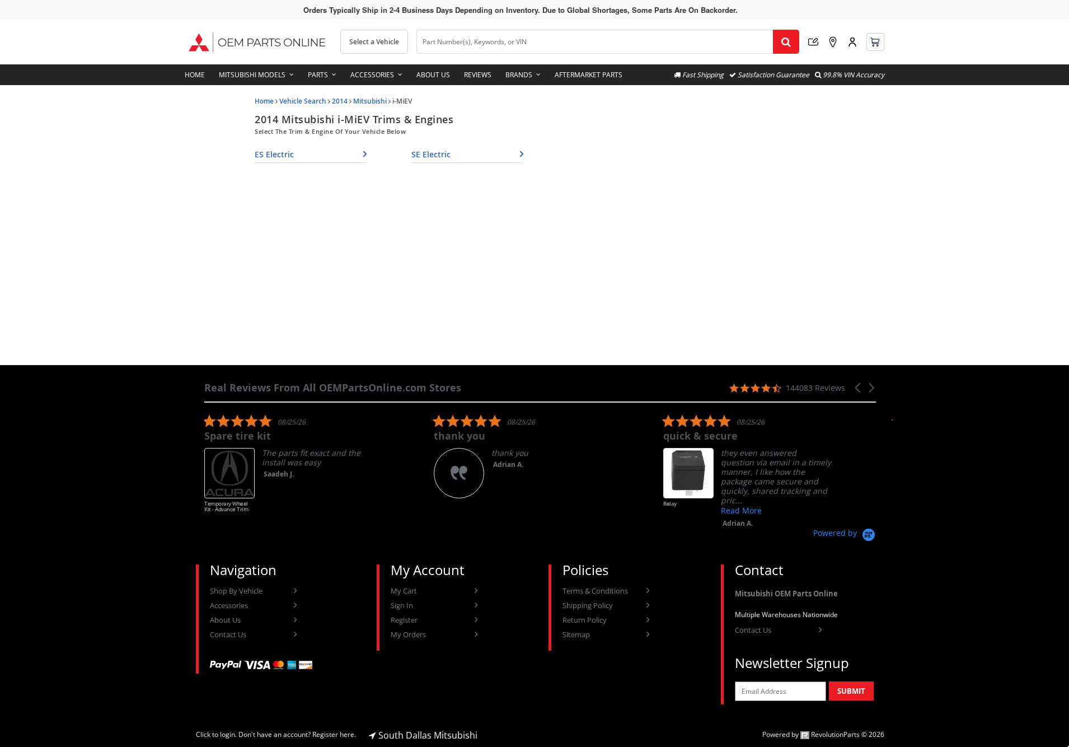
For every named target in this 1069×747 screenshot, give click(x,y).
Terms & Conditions (595, 591)
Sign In (402, 605)
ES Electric (274, 154)
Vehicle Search (302, 101)
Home (195, 75)
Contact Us (228, 634)
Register (404, 620)
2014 (340, 101)
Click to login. (216, 734)
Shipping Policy (587, 605)
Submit (851, 691)
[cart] (875, 42)
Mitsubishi (370, 101)
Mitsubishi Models (252, 75)
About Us (433, 75)
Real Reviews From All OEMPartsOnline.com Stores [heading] (332, 388)
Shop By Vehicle (236, 591)
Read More (741, 510)
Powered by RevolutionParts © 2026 (823, 734)
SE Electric (431, 154)
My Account (852, 42)
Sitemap (576, 634)
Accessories (372, 75)
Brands (518, 75)
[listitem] (288, 469)
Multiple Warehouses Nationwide (786, 614)
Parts (318, 75)
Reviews (477, 75)
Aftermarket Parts (588, 75)
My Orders (408, 634)
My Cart (404, 591)
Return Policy (584, 620)
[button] (859, 388)
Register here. (334, 734)
